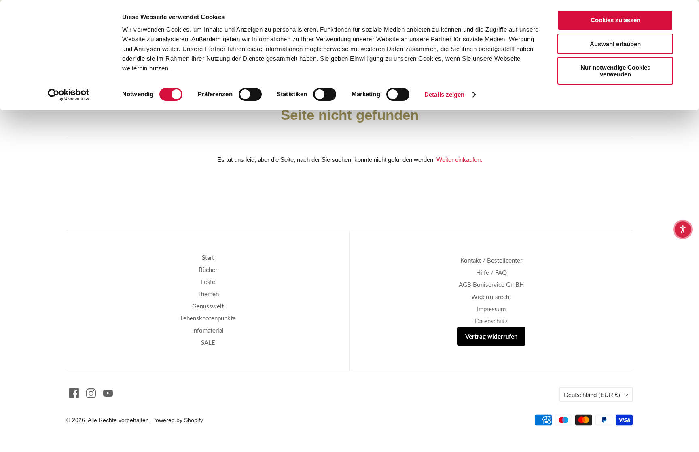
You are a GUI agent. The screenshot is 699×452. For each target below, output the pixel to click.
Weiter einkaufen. (459, 159)
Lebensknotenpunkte (208, 318)
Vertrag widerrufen (491, 336)
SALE (208, 342)
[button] (683, 229)
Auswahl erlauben (615, 43)
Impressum (491, 308)
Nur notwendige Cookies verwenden (615, 71)
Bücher (208, 269)
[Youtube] (108, 393)
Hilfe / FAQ (491, 272)
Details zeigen (444, 94)
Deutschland (592, 394)
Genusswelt (208, 306)
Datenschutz (491, 321)
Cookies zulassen (615, 20)
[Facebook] (74, 393)
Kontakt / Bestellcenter (491, 260)
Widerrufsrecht (491, 296)
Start (208, 257)
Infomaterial (208, 330)
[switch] (250, 94)
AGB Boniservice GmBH (491, 284)
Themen (208, 293)
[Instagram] (91, 393)
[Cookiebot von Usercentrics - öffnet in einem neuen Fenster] (68, 95)
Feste (208, 281)
